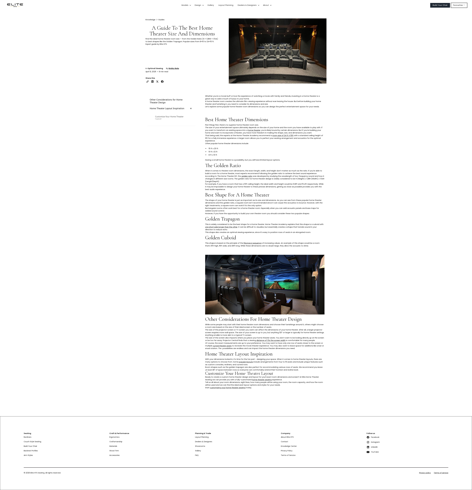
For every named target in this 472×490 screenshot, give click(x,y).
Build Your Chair (440, 5)
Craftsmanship (115, 441)
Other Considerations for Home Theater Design (166, 101)
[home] (14, 5)
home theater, (254, 130)
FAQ (197, 455)
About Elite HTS (287, 437)
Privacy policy (425, 473)
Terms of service (441, 473)
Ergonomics (114, 437)
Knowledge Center (289, 446)
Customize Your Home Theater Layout (169, 118)
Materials (113, 446)
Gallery (210, 5)
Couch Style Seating (32, 441)
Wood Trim (114, 450)
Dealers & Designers (203, 441)
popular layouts (246, 362)
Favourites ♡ (459, 5)
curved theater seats (222, 346)
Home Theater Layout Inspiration (167, 108)
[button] (186, 5)
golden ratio (246, 176)
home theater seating (262, 379)
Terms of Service (288, 455)
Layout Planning (225, 5)
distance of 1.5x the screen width (271, 340)
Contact (284, 441)
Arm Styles (28, 455)
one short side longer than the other (221, 227)
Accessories (114, 455)
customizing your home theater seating (227, 387)
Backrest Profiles (31, 450)
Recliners (27, 437)
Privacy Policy (286, 450)
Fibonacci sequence (253, 243)
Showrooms (200, 446)
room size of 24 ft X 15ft (283, 135)
